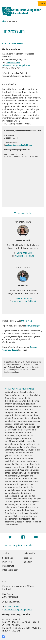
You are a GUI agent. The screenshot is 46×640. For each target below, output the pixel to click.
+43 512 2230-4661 (12, 607)
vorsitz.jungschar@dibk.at (24, 301)
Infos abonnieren (10, 570)
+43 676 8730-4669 (24, 298)
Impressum (7, 562)
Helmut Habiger (32, 326)
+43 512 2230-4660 (24, 253)
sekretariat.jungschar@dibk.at (16, 65)
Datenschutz (8, 566)
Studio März (26, 321)
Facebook (27, 558)
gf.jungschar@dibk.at (24, 256)
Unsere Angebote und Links (19, 545)
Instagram (27, 562)
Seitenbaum (7, 558)
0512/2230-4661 (13, 62)
